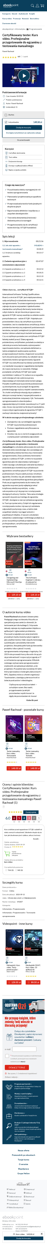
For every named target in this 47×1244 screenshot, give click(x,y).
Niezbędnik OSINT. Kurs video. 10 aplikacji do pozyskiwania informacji (33, 969)
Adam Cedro (11, 971)
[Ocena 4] (11, 57)
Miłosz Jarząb (30, 971)
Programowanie (19, 909)
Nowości (25, 19)
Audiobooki (23, 14)
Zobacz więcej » (11, 1077)
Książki (32, 14)
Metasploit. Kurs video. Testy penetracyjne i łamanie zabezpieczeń (13, 969)
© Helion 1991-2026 (9, 1221)
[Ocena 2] (6, 57)
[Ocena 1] (3, 57)
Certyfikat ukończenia (17, 153)
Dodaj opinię (31, 812)
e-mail (7, 1049)
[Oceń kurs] (9, 57)
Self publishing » (20, 1134)
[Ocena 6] (15, 57)
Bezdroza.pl (30, 1197)
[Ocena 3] (8, 57)
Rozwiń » (36, 839)
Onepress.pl (30, 1189)
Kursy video (7, 19)
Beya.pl (28, 1200)
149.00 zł (16, 768)
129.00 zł (16, 982)
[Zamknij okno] (42, 1234)
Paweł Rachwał (8, 51)
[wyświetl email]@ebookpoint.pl (30, 1226)
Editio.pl (29, 1193)
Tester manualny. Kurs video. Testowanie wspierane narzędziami (13, 755)
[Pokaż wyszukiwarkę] (32, 5)
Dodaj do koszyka (23, 127)
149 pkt (10, 748)
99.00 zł (34, 982)
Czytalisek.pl (13, 1204)
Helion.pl (12, 1189)
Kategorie (6, 14)
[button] (41, 554)
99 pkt (29, 962)
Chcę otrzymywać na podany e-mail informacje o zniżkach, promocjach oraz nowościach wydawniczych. (25, 1058)
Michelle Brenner (31, 584)
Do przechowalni (23, 140)
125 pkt (10, 575)
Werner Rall (10, 584)
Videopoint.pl (14, 1200)
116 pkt (29, 575)
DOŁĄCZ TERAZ (17, 1067)
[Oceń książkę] (15, 812)
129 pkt (10, 962)
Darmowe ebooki (9, 23)
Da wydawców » (20, 1103)
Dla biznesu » (19, 1113)
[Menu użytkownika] (37, 5)
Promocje (17, 19)
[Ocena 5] (13, 57)
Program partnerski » (22, 1084)
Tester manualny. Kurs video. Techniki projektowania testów (32, 755)
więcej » (23, 1061)
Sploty (28, 1204)
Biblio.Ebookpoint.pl (16, 1207)
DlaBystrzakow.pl (15, 1197)
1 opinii (25, 56)
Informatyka (7, 909)
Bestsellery (34, 19)
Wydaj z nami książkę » (23, 1094)
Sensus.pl (12, 1193)
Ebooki (14, 14)
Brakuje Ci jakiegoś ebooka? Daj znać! (27, 1124)
